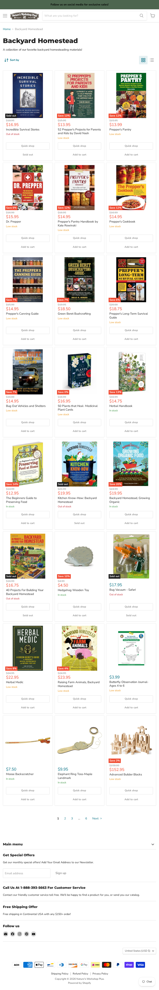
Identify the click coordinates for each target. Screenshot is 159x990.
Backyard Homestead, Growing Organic (129, 500)
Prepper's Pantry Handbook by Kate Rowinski (78, 223)
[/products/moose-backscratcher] (27, 740)
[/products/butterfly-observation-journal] (131, 648)
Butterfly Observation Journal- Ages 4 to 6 (128, 684)
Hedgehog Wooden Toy (73, 590)
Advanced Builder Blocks (125, 774)
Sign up (60, 873)
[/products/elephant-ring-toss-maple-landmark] (79, 740)
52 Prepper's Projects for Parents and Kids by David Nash (79, 131)
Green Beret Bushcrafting (74, 314)
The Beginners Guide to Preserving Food (21, 500)
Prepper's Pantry (120, 129)
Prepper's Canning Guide (22, 314)
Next (95, 818)
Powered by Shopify (79, 983)
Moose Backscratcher (20, 774)
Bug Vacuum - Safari (122, 590)
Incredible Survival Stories (22, 129)
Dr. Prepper (13, 222)
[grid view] (143, 60)
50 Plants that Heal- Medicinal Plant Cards (78, 408)
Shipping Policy (59, 973)
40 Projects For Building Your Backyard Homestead (24, 592)
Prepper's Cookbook (122, 222)
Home (7, 29)
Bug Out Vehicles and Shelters (26, 406)
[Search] (141, 15)
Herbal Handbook (120, 406)
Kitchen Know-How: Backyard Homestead (77, 500)
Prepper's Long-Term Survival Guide (128, 315)
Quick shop (27, 146)
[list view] (152, 60)
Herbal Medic (14, 682)
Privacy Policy (100, 973)
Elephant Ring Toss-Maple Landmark (75, 776)
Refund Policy (80, 973)
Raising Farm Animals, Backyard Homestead (79, 684)
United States (137, 951)
